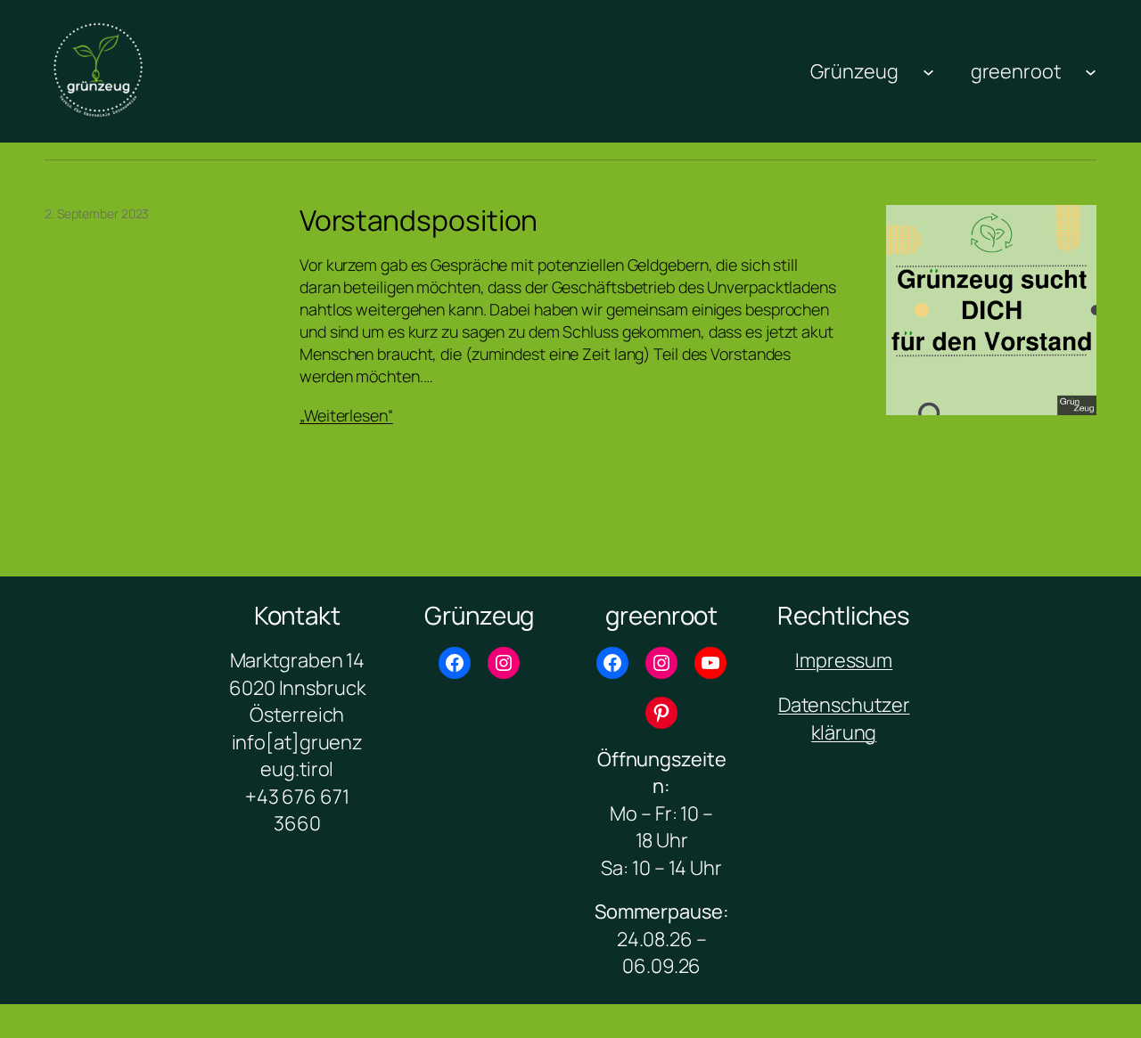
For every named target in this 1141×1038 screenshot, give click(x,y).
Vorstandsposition (419, 221)
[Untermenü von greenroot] (1090, 71)
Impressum (843, 660)
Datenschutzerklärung (844, 718)
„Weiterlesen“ (346, 415)
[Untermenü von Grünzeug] (928, 71)
